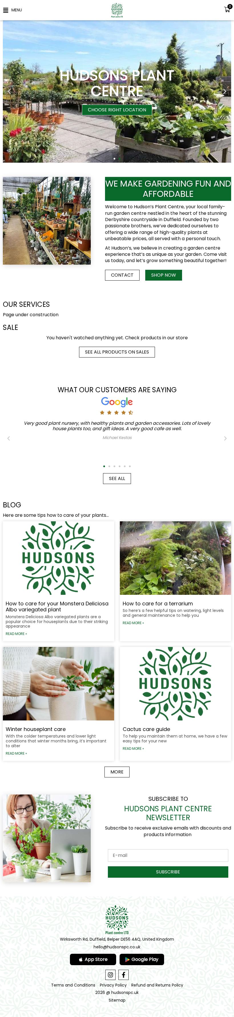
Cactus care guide (146, 729)
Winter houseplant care (36, 729)
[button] (12, 10)
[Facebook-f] (123, 975)
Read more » (16, 634)
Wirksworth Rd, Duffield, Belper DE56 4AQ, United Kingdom (117, 939)
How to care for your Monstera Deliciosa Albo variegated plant (57, 606)
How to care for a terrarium (158, 603)
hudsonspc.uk (125, 992)
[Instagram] (110, 975)
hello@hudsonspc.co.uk (117, 947)
